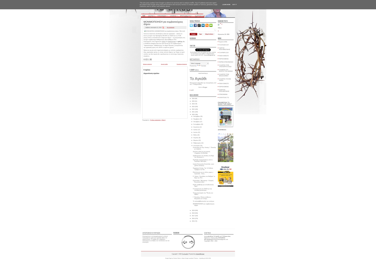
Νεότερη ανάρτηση (147, 64)
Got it (234, 4)
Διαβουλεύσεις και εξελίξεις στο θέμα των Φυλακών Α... (203, 156)
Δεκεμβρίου (196, 116)
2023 (193, 106)
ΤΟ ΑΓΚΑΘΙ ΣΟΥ (199, 16)
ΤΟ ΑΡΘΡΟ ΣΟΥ (224, 52)
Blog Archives (209, 34)
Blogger (205, 87)
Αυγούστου (196, 127)
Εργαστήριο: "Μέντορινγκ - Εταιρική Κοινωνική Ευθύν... (203, 181)
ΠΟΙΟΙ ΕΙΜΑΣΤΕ (224, 55)
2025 (193, 101)
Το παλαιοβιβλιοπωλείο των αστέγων (203, 201)
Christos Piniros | (177, 258)
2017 (193, 215)
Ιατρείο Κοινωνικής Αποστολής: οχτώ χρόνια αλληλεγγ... (203, 164)
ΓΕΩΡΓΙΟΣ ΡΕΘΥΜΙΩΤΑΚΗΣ (224, 90)
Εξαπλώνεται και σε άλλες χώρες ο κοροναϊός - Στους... (203, 173)
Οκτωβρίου (196, 121)
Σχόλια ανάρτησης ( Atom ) (158, 120)
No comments (170, 27)
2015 (193, 221)
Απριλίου (195, 137)
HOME (143, 16)
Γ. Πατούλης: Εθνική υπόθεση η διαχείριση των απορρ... (202, 197)
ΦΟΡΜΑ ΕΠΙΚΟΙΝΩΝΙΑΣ (226, 62)
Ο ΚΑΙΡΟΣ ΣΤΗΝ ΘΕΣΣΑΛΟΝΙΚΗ (224, 75)
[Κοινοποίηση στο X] (149, 59)
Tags (200, 34)
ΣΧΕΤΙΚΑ (151, 16)
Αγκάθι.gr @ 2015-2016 (205, 258)
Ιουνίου (195, 132)
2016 (193, 218)
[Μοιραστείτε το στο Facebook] (151, 59)
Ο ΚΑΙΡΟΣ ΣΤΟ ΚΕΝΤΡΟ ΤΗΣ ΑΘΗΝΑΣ (226, 70)
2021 (193, 112)
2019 (193, 210)
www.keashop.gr (203, 73)
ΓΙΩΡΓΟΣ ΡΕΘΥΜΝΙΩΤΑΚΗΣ (224, 48)
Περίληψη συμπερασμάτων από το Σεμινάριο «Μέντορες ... (202, 160)
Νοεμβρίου (196, 119)
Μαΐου (195, 135)
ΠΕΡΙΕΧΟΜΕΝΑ (224, 59)
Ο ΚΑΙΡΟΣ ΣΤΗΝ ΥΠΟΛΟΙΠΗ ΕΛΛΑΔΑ (225, 65)
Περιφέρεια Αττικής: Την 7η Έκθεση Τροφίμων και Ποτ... (203, 168)
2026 (193, 98)
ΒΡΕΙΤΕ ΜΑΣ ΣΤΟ (186, 16)
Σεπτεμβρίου (196, 124)
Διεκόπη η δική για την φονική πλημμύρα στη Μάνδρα (201, 152)
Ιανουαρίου (196, 145)
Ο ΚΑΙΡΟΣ (173, 16)
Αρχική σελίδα (164, 64)
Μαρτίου (195, 140)
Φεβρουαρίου (197, 143)
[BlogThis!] (147, 59)
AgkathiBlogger (200, 254)
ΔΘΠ (192, 90)
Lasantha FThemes (193, 258)
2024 (193, 104)
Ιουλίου (195, 129)
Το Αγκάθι (198, 78)
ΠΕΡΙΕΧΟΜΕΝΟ (224, 86)
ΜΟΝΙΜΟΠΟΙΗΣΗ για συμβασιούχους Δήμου (163, 22)
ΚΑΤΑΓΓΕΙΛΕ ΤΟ (224, 97)
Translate (203, 66)
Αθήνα (220, 28)
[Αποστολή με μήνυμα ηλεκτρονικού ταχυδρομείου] (144, 59)
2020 (193, 114)
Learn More (226, 4)
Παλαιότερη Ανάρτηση (182, 64)
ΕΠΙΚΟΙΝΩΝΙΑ (162, 16)
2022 (193, 109)
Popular (193, 34)
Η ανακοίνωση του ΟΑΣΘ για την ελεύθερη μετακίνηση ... (202, 189)
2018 (193, 213)
